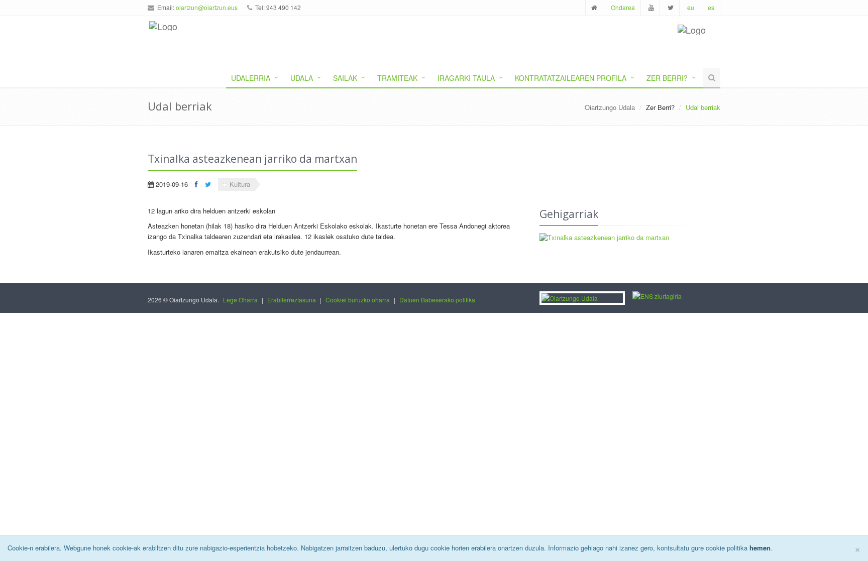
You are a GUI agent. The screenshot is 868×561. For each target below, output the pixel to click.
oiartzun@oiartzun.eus (207, 7)
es (711, 7)
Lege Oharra (240, 299)
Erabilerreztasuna (291, 299)
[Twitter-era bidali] (208, 184)
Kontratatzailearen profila (570, 78)
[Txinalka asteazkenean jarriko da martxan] (629, 238)
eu (690, 7)
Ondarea (623, 7)
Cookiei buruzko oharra (357, 299)
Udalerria (250, 78)
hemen (760, 547)
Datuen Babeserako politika (437, 299)
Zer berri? (667, 78)
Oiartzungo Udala (610, 107)
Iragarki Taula (466, 78)
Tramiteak (397, 78)
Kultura (240, 184)
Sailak (345, 78)
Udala (301, 78)
